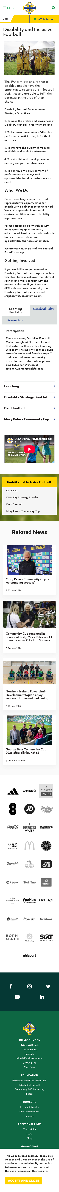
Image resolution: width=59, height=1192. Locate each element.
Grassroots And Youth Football (29, 1080)
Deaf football (14, 504)
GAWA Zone (29, 1062)
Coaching (11, 490)
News (29, 1133)
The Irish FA (29, 1129)
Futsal (29, 1093)
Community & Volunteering (29, 1089)
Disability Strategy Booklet (22, 497)
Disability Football (29, 1084)
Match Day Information (29, 1058)
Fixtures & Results (29, 1045)
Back (5, 18)
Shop (29, 1138)
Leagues (29, 1115)
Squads (29, 1053)
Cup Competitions (29, 1111)
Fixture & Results (29, 1107)
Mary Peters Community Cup (23, 511)
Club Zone (29, 1067)
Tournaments (29, 1049)
